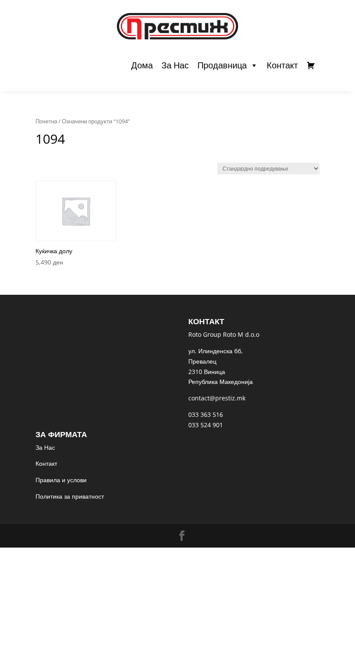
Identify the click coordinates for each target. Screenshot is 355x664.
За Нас (175, 65)
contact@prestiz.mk (216, 398)
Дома (142, 65)
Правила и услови (61, 480)
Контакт (282, 65)
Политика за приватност (70, 496)
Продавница (222, 65)
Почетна (46, 121)
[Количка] (311, 65)
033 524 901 (205, 425)
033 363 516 (205, 414)
